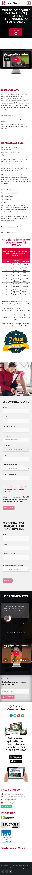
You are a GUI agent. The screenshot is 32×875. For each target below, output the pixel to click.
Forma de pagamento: (10, 464)
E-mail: (5, 417)
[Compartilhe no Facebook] (11, 715)
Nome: (5, 407)
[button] (29, 3)
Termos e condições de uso (22, 868)
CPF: (4, 455)
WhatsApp (7, 806)
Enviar (7, 580)
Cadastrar (8, 697)
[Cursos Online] (16, 729)
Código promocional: (9, 474)
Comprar (8, 507)
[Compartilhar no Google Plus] (18, 715)
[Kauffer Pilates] (7, 817)
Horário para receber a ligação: (13, 565)
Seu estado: (6, 436)
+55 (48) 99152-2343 (9, 800)
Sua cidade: (6, 445)
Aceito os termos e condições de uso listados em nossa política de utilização (16, 489)
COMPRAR (16, 30)
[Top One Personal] (10, 824)
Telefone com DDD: (9, 426)
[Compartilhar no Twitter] (14, 715)
